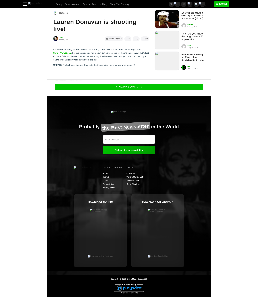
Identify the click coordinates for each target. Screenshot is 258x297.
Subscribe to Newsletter (129, 150)
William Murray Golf (134, 177)
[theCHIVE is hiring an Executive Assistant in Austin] (167, 61)
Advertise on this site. (129, 293)
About (105, 173)
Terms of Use (108, 184)
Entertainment (72, 4)
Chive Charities (132, 184)
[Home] (55, 13)
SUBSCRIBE (222, 4)
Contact (106, 180)
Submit (106, 177)
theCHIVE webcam (62, 53)
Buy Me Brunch (132, 180)
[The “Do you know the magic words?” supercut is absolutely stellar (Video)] (167, 40)
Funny (59, 4)
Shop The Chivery (119, 4)
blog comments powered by (69, 80)
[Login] (234, 4)
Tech (94, 4)
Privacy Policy (109, 188)
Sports (86, 4)
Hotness (63, 13)
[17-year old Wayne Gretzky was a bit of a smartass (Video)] (167, 19)
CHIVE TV (130, 173)
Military (103, 4)
